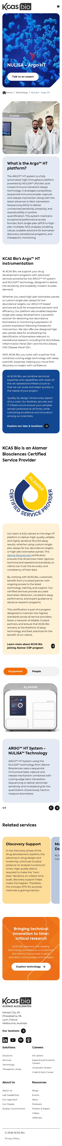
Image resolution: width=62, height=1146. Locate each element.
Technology (22, 92)
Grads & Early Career (43, 1072)
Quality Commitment (13, 1108)
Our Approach (9, 1099)
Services (6, 1060)
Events (35, 1095)
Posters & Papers (41, 1108)
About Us (7, 1090)
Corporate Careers (41, 1067)
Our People (8, 1104)
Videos (35, 1113)
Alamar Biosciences (19, 555)
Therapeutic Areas (11, 1069)
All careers (37, 1055)
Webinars (37, 1117)
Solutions (7, 1055)
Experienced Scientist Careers (43, 1061)
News (35, 1099)
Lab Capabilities (10, 1095)
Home (9, 92)
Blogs (35, 1090)
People (36, 671)
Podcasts (37, 1104)
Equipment (15, 671)
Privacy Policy (12, 1138)
